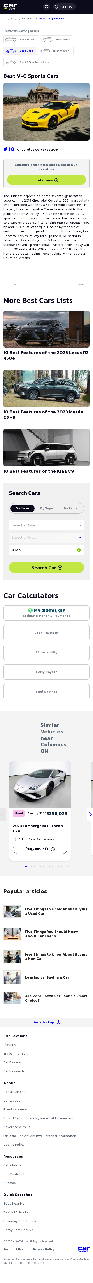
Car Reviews (12, 1062)
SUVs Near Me (13, 1203)
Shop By (9, 1044)
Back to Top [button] (43, 1022)
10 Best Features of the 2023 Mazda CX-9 (43, 414)
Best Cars (28, 18)
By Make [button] (22, 508)
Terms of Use (13, 1249)
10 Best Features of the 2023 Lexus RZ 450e (46, 355)
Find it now (43, 180)
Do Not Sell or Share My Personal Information (38, 1118)
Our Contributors (16, 1174)
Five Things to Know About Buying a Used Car (56, 911)
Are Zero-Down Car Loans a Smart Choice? (56, 998)
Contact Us (11, 1100)
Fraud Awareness (16, 1109)
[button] (46, 6)
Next (80, 284)
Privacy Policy (44, 1249)
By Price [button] (70, 508)
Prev (13, 284)
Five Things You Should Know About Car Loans (51, 934)
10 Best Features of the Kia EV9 (38, 471)
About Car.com (14, 1091)
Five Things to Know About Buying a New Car (56, 956)
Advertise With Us (16, 1127)
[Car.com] (10, 7)
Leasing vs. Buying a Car (47, 977)
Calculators (12, 1165)
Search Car (44, 567)
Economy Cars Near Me (21, 1221)
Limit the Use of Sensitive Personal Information (39, 1136)
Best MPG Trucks (15, 1212)
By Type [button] (46, 508)
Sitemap (9, 1183)
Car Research (13, 1071)
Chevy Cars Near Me (18, 1230)
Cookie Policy (14, 1144)
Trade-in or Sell (15, 1053)
